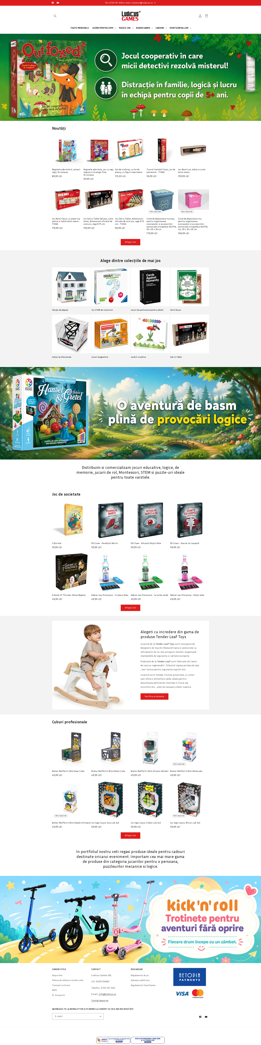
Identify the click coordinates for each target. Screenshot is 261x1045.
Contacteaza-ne (99, 1000)
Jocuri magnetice (99, 357)
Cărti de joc (175, 310)
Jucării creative (138, 357)
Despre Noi (57, 975)
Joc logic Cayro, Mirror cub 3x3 (185, 822)
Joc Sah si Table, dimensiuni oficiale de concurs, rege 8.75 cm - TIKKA (129, 221)
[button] (55, 16)
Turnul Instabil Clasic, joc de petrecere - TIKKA (161, 170)
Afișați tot (130, 242)
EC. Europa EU (58, 995)
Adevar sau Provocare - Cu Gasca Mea (109, 595)
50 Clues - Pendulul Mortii (104, 543)
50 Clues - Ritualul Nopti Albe (146, 543)
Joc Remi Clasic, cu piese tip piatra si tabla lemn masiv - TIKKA (66, 221)
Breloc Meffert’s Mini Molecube (186, 771)
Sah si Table (176, 357)
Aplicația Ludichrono (140, 980)
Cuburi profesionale (62, 357)
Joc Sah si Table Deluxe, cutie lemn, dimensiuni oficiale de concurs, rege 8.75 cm (98, 221)
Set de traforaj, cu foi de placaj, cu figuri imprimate (128, 170)
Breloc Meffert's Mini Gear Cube (68, 771)
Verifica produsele (154, 696)
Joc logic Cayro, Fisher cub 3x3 (146, 822)
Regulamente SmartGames (143, 985)
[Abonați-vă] (100, 1016)
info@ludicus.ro (107, 994)
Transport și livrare (61, 985)
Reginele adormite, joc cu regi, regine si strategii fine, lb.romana (98, 172)
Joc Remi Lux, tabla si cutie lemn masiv (191, 170)
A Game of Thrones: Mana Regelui (69, 595)
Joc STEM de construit (102, 310)
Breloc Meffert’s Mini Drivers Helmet (150, 771)
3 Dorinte (56, 543)
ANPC (54, 990)
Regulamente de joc (140, 975)
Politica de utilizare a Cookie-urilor (68, 980)
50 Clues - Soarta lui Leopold (184, 543)
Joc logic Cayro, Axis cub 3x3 (105, 822)
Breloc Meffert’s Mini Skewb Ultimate (71, 822)
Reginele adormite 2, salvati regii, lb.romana (66, 170)
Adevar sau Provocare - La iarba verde (149, 595)
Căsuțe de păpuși (60, 310)
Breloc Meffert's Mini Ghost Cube (108, 771)
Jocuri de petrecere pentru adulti (147, 310)
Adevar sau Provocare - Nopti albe (187, 595)
